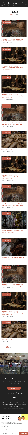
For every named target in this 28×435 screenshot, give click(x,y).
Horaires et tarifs (14, 356)
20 (20, 347)
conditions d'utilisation (16, 409)
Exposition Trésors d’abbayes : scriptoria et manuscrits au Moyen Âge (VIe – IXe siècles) (12, 67)
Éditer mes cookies (21, 402)
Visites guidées (14, 363)
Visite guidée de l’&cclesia (9, 150)
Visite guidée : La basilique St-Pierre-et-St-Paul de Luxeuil (12, 258)
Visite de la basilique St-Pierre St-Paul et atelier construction (12, 231)
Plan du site (5, 404)
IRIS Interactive (14, 406)
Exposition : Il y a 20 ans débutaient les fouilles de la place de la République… (12, 40)
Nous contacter (14, 388)
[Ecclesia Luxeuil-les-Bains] (7, 3)
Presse (14, 397)
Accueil (11, 14)
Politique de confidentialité (8, 402)
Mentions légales (13, 404)
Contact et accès (14, 370)
